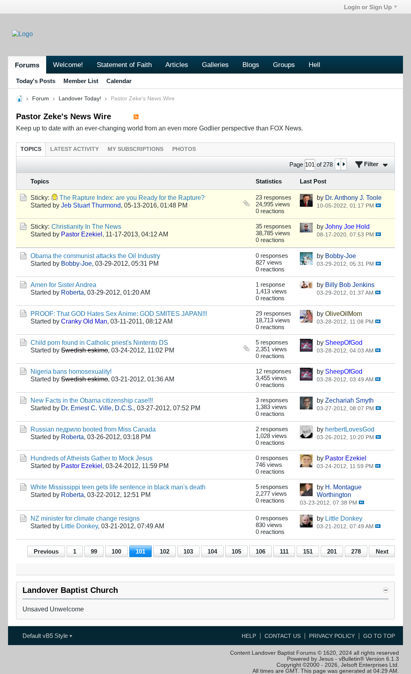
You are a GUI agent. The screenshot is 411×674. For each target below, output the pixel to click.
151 (308, 551)
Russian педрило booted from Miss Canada (93, 429)
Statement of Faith (124, 65)
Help (249, 636)
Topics (30, 149)
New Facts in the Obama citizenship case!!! (92, 400)
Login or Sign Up (368, 7)
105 (236, 551)
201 (332, 551)
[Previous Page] (338, 164)
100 (116, 551)
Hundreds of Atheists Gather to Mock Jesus (92, 458)
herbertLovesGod (349, 429)
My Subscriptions (135, 149)
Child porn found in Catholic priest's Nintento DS (99, 342)
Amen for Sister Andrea (63, 284)
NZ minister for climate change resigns (85, 518)
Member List (80, 80)
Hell (314, 65)
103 (188, 551)
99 (94, 551)
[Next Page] (343, 164)
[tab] (31, 149)
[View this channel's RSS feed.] (136, 116)
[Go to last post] (378, 205)
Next (382, 551)
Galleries (215, 65)
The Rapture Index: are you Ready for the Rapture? (132, 197)
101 (140, 551)
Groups (284, 65)
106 (260, 551)
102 (164, 551)
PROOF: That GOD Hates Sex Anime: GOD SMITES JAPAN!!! (119, 313)
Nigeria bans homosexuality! (71, 371)
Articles (176, 65)
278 (356, 551)
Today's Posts (35, 80)
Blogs (250, 65)
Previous (46, 551)
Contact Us (283, 636)
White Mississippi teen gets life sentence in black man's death (118, 487)
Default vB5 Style (45, 635)
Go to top (379, 636)
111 (284, 551)
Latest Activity (74, 149)
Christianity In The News (86, 226)
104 (212, 551)
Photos (184, 149)
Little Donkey (79, 525)
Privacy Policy (332, 636)
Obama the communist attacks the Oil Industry (95, 255)
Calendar (119, 80)
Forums (27, 65)
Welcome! (68, 65)
